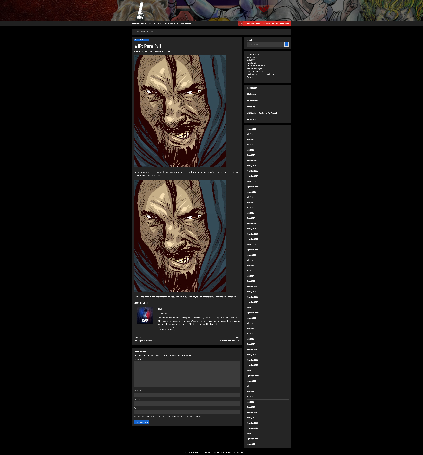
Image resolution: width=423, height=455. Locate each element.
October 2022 (251, 370)
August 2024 (251, 255)
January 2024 (251, 291)
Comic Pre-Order (139, 23)
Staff (138, 52)
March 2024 (251, 281)
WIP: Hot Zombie (252, 100)
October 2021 (251, 433)
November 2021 (252, 428)
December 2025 (252, 170)
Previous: (143, 339)
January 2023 (251, 354)
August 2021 (251, 444)
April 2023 (250, 338)
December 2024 (252, 234)
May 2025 (250, 207)
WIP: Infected (251, 94)
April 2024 (250, 276)
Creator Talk (139, 40)
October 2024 (251, 244)
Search (249, 40)
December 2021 (252, 423)
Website (137, 408)
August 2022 (251, 381)
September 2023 (253, 312)
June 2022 (250, 391)
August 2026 (251, 129)
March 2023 (251, 344)
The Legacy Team (171, 23)
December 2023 (252, 297)
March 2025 (251, 218)
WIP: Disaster (251, 119)
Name (137, 391)
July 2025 (250, 197)
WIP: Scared (251, 106)
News (160, 23)
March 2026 (251, 155)
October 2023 (251, 307)
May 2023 (250, 333)
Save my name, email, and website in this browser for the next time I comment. (169, 416)
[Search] (286, 44)
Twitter (217, 296)
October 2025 (251, 181)
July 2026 (250, 134)
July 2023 (250, 323)
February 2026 (252, 160)
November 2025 (252, 176)
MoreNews (227, 452)
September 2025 (253, 186)
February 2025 (252, 223)
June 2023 (250, 328)
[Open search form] (235, 24)
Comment (139, 359)
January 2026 (251, 165)
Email (137, 399)
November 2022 (252, 365)
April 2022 (250, 402)
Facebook (231, 296)
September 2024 (253, 249)
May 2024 (250, 270)
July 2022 (250, 386)
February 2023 (252, 349)
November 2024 (252, 239)
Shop (151, 23)
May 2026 (250, 144)
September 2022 (253, 375)
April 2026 (250, 150)
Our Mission (186, 23)
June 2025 (250, 202)
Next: (230, 339)
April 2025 (250, 213)
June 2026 (250, 139)
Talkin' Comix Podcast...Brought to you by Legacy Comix (267, 23)
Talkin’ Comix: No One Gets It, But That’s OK (262, 113)
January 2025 (251, 228)
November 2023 (252, 302)
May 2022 (250, 396)
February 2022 (252, 412)
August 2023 (251, 318)
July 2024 (250, 260)
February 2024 (252, 286)
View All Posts (166, 329)
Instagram (208, 296)
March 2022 (251, 407)
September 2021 (252, 438)
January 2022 (251, 417)
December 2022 (252, 360)
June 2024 (250, 265)
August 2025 (251, 192)
